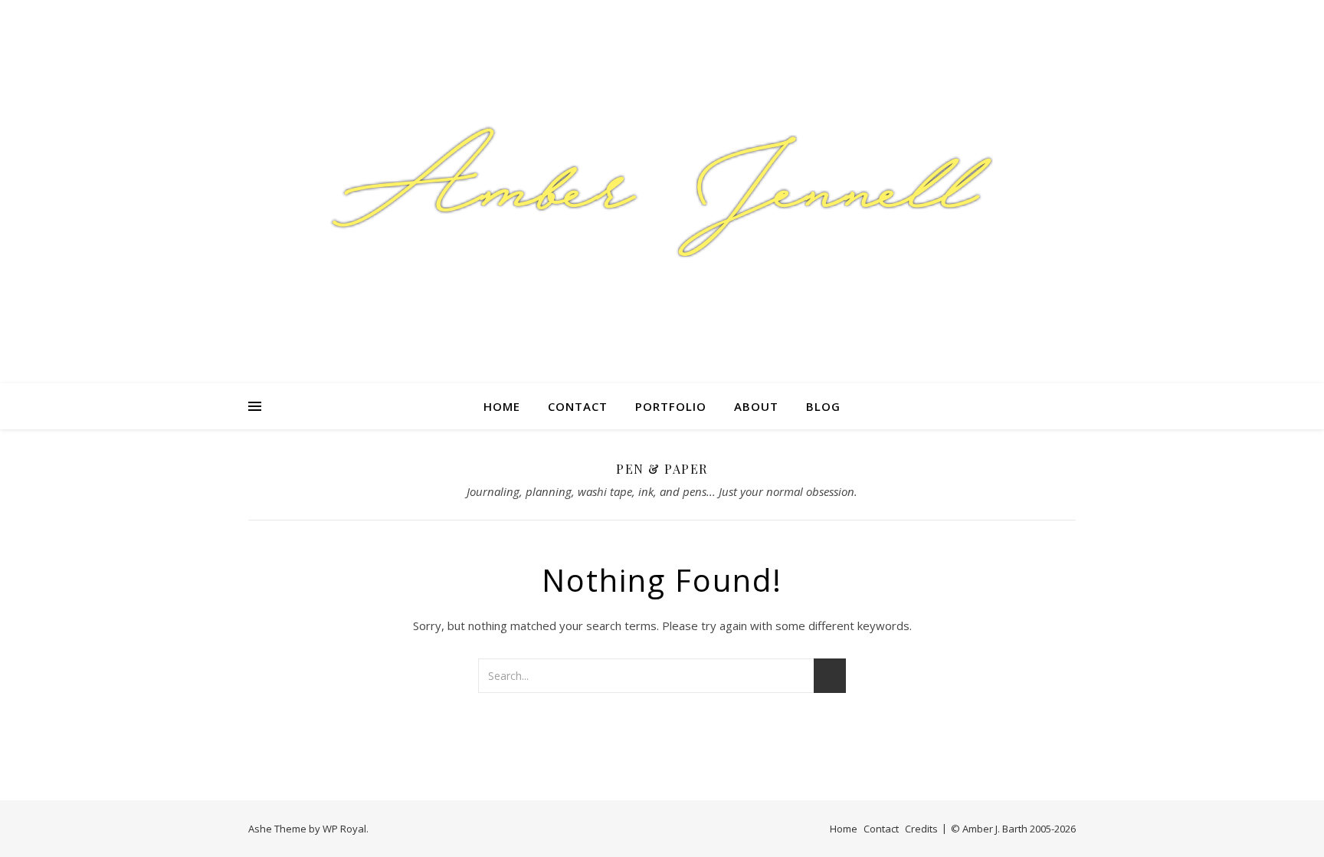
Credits (921, 829)
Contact (578, 406)
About (756, 406)
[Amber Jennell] (662, 192)
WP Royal (344, 829)
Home (501, 406)
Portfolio (670, 406)
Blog (823, 406)
